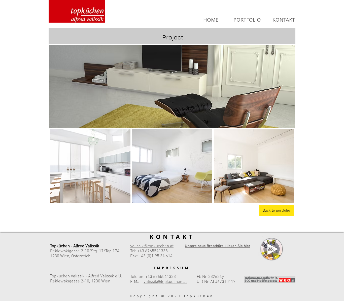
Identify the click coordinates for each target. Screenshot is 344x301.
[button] (90, 166)
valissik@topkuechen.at (165, 281)
